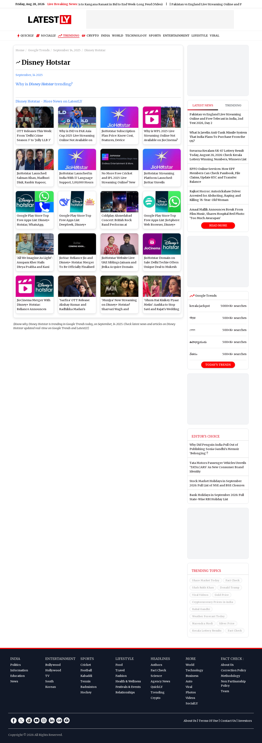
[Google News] (59, 720)
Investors (245, 721)
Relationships (125, 692)
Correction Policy (233, 670)
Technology (194, 670)
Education (17, 676)
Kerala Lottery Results (206, 630)
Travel (120, 670)
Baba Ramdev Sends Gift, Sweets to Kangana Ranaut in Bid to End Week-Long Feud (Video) (86, 4)
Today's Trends (218, 364)
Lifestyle (124, 659)
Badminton (88, 687)
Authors (156, 665)
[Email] (67, 720)
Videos (190, 698)
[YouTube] (36, 720)
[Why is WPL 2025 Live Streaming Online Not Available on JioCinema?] (162, 117)
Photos (191, 692)
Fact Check (232, 580)
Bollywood (53, 665)
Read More (218, 225)
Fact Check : (232, 659)
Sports (87, 659)
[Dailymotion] (29, 720)
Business (192, 676)
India (15, 659)
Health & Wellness (128, 681)
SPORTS (155, 35)
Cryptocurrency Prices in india (212, 602)
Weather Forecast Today (208, 616)
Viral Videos (200, 594)
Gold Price (222, 594)
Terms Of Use (208, 721)
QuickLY (157, 687)
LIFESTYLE (199, 35)
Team (225, 691)
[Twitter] (21, 720)
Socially (48, 35)
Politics (15, 665)
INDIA (105, 35)
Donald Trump (229, 587)
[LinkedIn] (52, 720)
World (190, 665)
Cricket (85, 665)
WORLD (117, 35)
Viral (189, 687)
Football (86, 670)
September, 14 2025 (29, 75)
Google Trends (205, 295)
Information (19, 670)
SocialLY (192, 703)
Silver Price (227, 623)
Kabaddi (86, 676)
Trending (71, 35)
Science (156, 676)
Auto (189, 681)
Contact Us (228, 721)
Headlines (160, 659)
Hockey (85, 692)
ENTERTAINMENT (176, 35)
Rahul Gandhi (201, 609)
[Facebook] (14, 720)
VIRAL (214, 35)
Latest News (202, 105)
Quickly (27, 35)
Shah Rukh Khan (203, 587)
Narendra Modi (202, 623)
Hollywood (53, 670)
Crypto (93, 35)
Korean (50, 687)
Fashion (121, 676)
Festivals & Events (128, 687)
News (14, 681)
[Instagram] (44, 720)
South (49, 681)
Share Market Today (205, 580)
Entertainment (60, 659)
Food (119, 665)
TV (47, 676)
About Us (227, 665)
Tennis (85, 681)
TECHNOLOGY (136, 35)
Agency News (160, 681)
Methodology (230, 676)
